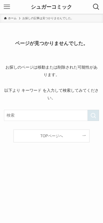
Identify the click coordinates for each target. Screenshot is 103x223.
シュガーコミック (51, 6)
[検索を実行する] (93, 115)
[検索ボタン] (96, 7)
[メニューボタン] (7, 7)
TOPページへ (51, 136)
